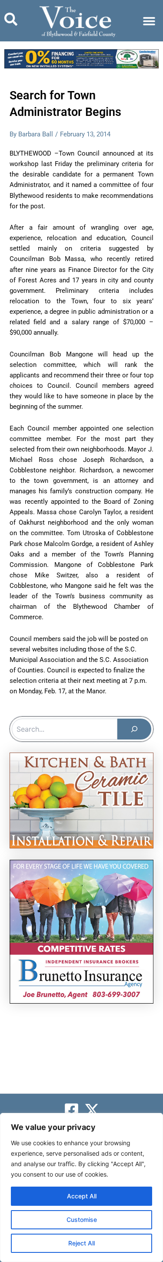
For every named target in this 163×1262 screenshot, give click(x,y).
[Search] (134, 729)
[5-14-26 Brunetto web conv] (81, 931)
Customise (82, 1219)
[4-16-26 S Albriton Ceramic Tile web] (81, 800)
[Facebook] (71, 1110)
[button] (149, 21)
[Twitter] (92, 1110)
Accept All (81, 1196)
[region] (81, 1187)
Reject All (81, 1243)
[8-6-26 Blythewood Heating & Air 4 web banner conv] (81, 58)
